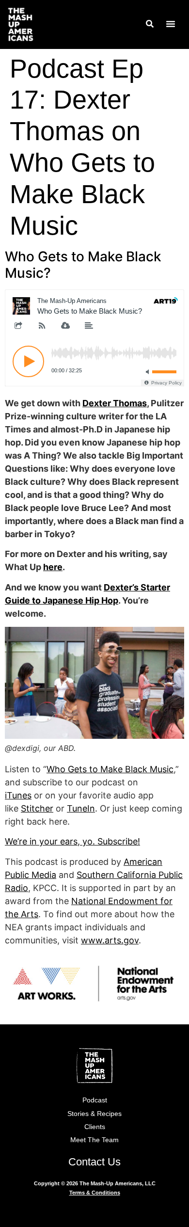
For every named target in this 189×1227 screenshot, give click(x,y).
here (53, 567)
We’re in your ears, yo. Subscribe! (72, 841)
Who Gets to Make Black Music (110, 769)
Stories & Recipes (94, 1113)
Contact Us (94, 1162)
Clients (94, 1127)
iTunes (18, 795)
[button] (170, 23)
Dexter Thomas (114, 403)
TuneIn (81, 808)
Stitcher (37, 808)
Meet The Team (94, 1140)
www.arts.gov (110, 940)
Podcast (94, 1100)
